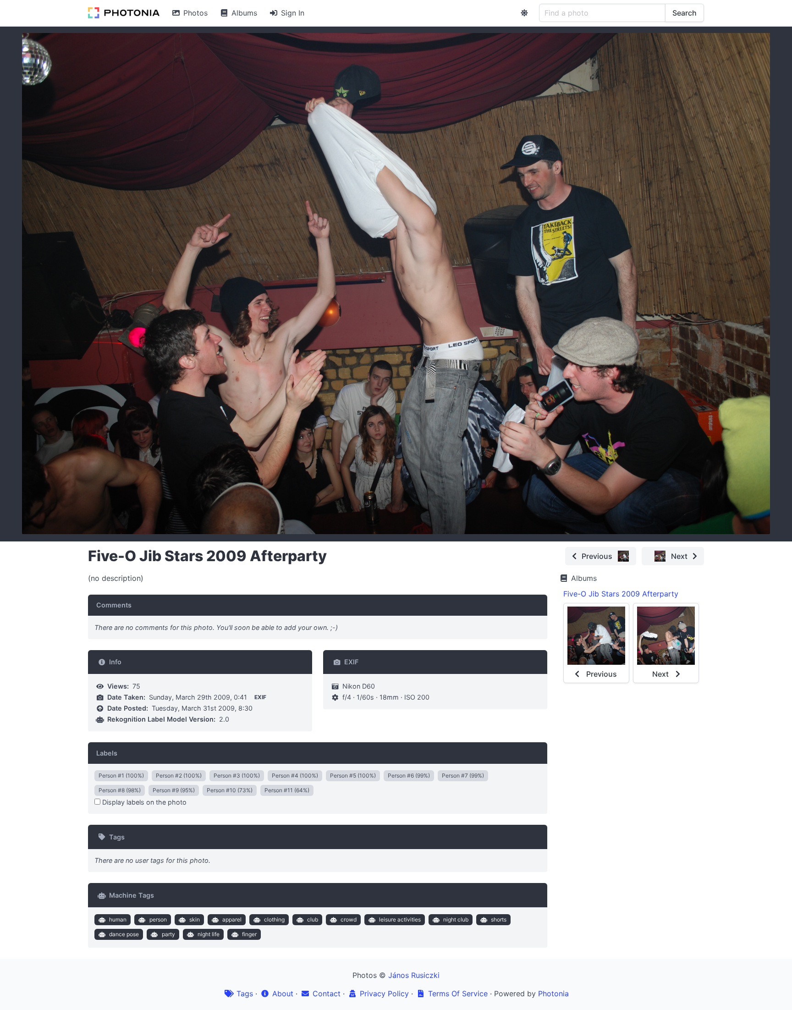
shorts (498, 919)
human (117, 919)
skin (194, 919)
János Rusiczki (414, 975)
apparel (232, 919)
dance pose (124, 934)
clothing (274, 919)
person (158, 919)
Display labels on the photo (143, 802)
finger (249, 934)
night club (455, 919)
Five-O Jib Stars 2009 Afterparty (620, 593)
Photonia (553, 993)
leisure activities (400, 919)
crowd (349, 919)
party (168, 934)
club (312, 919)
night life (209, 934)
